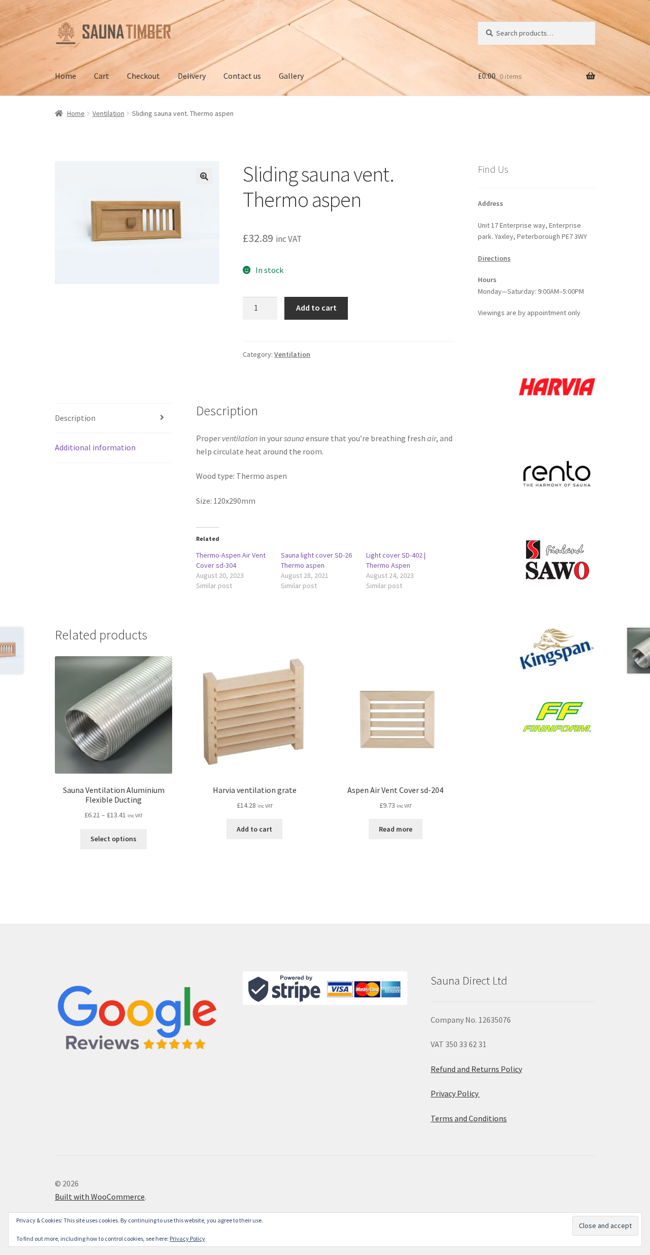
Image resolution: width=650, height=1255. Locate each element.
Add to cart (316, 307)
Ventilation (108, 113)
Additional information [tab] (95, 447)
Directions (494, 258)
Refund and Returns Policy (476, 1069)
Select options (113, 838)
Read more (395, 829)
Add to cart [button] (254, 829)
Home (65, 76)
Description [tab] (75, 418)
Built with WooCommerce (100, 1196)
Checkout (143, 76)
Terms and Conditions (469, 1118)
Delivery (192, 76)
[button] (204, 176)
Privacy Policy (455, 1093)
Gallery (291, 76)
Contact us (242, 76)
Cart (101, 76)
